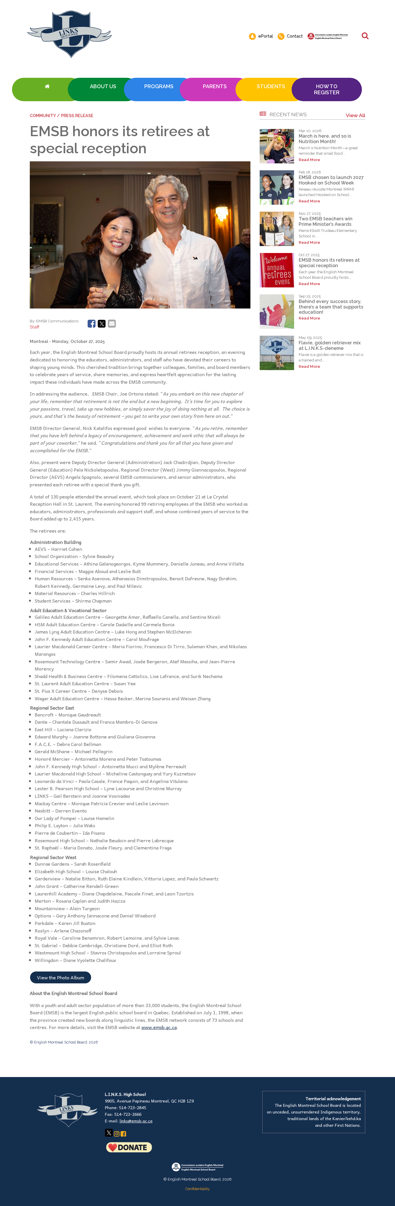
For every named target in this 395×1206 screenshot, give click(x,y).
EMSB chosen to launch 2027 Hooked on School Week (331, 180)
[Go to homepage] (47, 89)
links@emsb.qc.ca (135, 1120)
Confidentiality (197, 1189)
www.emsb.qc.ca (159, 1027)
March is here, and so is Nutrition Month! (325, 138)
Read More (309, 160)
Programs (158, 86)
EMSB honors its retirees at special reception (329, 262)
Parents (215, 86)
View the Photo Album (60, 977)
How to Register (326, 89)
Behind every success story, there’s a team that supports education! (331, 307)
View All (355, 115)
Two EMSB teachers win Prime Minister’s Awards (325, 221)
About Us (103, 86)
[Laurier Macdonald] (137, 34)
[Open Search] (365, 36)
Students (271, 86)
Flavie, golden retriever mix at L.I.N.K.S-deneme (330, 345)
